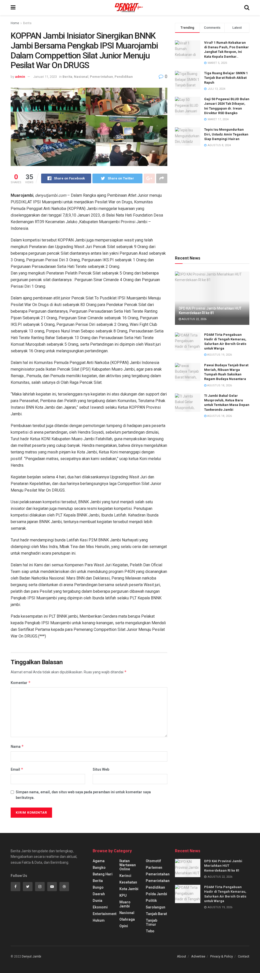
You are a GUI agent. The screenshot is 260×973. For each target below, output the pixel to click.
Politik (151, 901)
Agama (99, 861)
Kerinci (125, 876)
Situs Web (101, 769)
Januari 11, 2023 (45, 77)
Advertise (198, 956)
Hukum (99, 920)
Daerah (99, 894)
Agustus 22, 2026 (193, 319)
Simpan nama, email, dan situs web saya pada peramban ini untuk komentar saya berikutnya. (83, 795)
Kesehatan (128, 882)
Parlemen (154, 867)
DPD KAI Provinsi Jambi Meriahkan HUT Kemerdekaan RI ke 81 (223, 865)
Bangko (99, 867)
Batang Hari (102, 874)
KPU (123, 895)
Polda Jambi (156, 894)
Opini (123, 926)
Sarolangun (155, 907)
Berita (27, 23)
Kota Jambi (128, 889)
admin (20, 77)
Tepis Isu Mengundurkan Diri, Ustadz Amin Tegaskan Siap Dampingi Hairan (226, 134)
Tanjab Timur (151, 922)
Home (15, 23)
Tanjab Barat (156, 914)
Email (17, 769)
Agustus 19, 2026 (219, 354)
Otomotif (153, 861)
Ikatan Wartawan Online (127, 865)
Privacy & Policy (221, 956)
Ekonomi (100, 907)
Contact (243, 956)
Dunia (97, 901)
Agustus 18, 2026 (219, 385)
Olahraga (127, 919)
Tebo (150, 931)
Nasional (81, 77)
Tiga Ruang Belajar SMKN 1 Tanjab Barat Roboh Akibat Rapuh (226, 77)
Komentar (21, 682)
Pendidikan (124, 77)
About (181, 956)
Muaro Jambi (125, 904)
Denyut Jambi (31, 956)
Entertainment (105, 914)
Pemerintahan (101, 77)
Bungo (98, 887)
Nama (17, 746)
